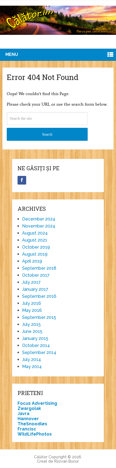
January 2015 (35, 338)
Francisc (27, 429)
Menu (11, 54)
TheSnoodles (32, 423)
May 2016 (32, 310)
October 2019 (36, 247)
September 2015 (39, 317)
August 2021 (34, 240)
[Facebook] (22, 180)
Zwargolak (29, 408)
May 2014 (32, 366)
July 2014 (31, 359)
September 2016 (39, 296)
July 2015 (31, 324)
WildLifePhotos (35, 434)
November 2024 (38, 226)
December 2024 (38, 219)
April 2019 (32, 261)
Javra (23, 413)
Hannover (28, 418)
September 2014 (39, 352)
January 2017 (35, 289)
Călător (40, 457)
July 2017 (31, 282)
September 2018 (39, 268)
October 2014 (36, 345)
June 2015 (32, 331)
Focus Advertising (37, 403)
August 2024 (35, 233)
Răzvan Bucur (66, 461)
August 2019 (34, 254)
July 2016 (31, 303)
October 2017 (36, 275)
